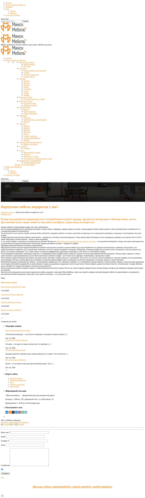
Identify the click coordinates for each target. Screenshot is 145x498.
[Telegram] (25, 412)
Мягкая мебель (24, 107)
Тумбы (26, 93)
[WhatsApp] (22, 412)
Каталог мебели (16, 378)
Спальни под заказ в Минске (12, 294)
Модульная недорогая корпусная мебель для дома (76, 241)
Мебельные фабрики (18, 380)
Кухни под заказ (30, 103)
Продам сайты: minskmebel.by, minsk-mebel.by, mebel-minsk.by (72, 486)
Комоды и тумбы (25, 97)
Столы (26, 91)
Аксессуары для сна (26, 62)
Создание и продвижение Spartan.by (15, 422)
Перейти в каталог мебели (24, 165)
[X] (13, 412)
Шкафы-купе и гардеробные (30, 161)
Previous (4, 214)
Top (2, 477)
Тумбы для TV (29, 77)
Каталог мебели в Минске (15, 5)
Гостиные (23, 68)
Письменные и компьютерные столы (38, 159)
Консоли (27, 154)
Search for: (5, 19)
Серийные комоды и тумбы (34, 99)
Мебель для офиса (30, 144)
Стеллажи (27, 89)
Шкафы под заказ (30, 105)
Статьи (12, 11)
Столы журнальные (31, 75)
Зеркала (27, 81)
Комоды (27, 83)
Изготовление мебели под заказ (13, 287)
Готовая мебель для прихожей (35, 120)
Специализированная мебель (30, 142)
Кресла (26, 109)
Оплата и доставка (12, 15)
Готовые (27, 148)
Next (9, 214)
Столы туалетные (30, 136)
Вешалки (27, 118)
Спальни (22, 124)
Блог (7, 9)
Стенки (26, 73)
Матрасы (27, 132)
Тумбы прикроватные (32, 138)
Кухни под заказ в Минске (11, 310)
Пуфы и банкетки (30, 114)
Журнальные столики (32, 152)
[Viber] (19, 412)
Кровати (27, 85)
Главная (8, 3)
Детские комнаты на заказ (11, 302)
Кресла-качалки (30, 111)
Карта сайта (14, 386)
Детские (22, 79)
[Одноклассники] (10, 412)
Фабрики (8, 7)
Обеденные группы (31, 157)
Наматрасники (29, 64)
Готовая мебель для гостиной (35, 71)
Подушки (27, 66)
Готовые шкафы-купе (32, 163)
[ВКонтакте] (6, 412)
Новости (13, 13)
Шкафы (26, 95)
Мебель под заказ (25, 101)
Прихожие (23, 116)
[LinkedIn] (16, 412)
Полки (26, 87)
